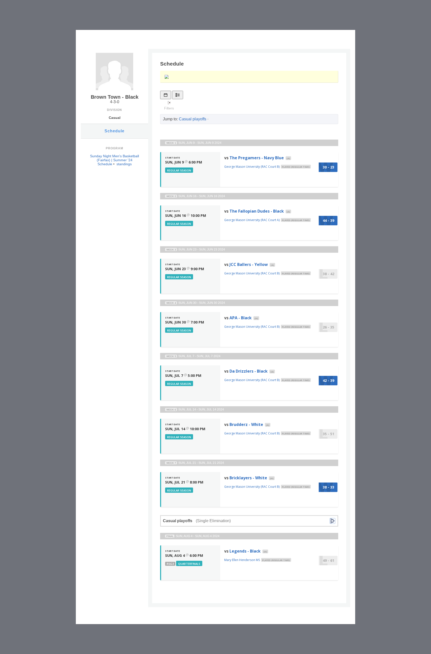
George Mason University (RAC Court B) (252, 166)
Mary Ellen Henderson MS (242, 560)
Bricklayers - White (248, 478)
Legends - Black (245, 551)
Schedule (114, 131)
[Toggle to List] (177, 95)
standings (124, 164)
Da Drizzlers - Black (248, 371)
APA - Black (240, 318)
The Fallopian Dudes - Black (256, 211)
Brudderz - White (246, 424)
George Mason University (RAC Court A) (252, 220)
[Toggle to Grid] (165, 95)
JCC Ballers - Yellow (248, 264)
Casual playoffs (192, 119)
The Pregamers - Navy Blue (256, 158)
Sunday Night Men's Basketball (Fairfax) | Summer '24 (114, 158)
